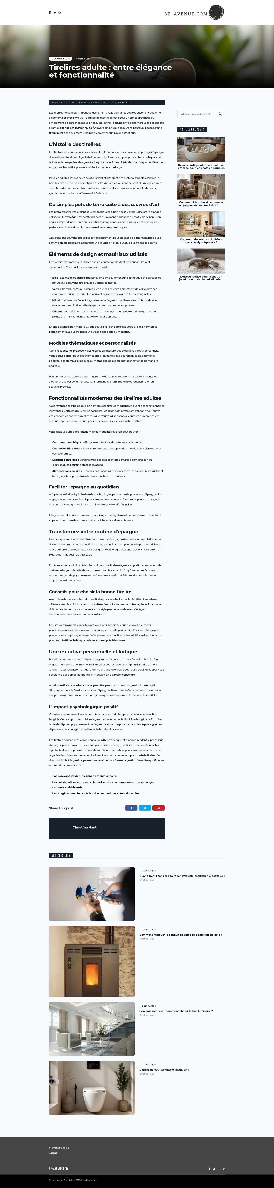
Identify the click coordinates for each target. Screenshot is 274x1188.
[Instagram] (60, 12)
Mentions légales (59, 1147)
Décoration (61, 58)
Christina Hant (83, 58)
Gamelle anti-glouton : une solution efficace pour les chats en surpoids (201, 166)
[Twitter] (55, 12)
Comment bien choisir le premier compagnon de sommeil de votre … (201, 203)
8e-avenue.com (58, 1168)
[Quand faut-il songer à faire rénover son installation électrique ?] (92, 894)
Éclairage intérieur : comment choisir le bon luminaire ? (176, 1011)
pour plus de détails (100, 421)
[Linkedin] (219, 1169)
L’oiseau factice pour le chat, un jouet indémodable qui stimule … (201, 278)
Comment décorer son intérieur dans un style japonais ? (201, 241)
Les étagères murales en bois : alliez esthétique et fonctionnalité (95, 793)
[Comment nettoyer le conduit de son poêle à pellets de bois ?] (92, 961)
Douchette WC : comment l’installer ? (164, 1070)
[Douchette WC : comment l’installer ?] (92, 1088)
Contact (53, 1152)
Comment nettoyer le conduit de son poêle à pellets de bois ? (180, 935)
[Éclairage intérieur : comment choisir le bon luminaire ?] (92, 1029)
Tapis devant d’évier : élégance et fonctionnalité (84, 776)
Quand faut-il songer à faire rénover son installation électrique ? (182, 876)
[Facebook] (50, 12)
